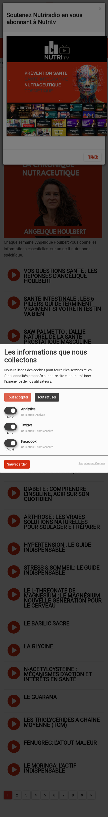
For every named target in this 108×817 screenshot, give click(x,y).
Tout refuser (46, 397)
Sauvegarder (17, 464)
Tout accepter (17, 397)
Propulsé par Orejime (92, 463)
